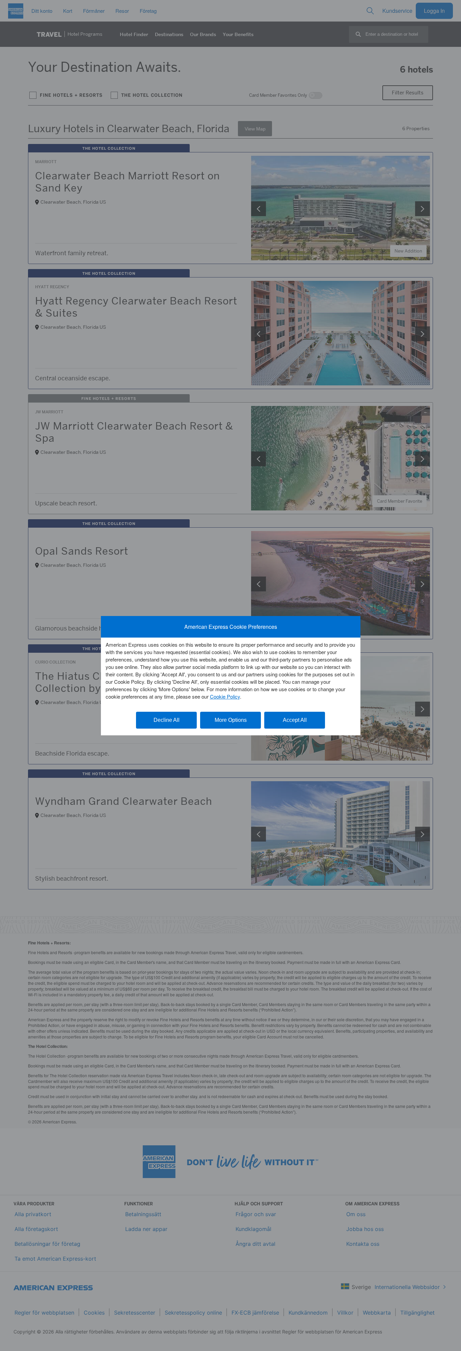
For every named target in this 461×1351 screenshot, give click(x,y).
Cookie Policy (225, 696)
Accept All (295, 720)
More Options (231, 720)
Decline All (167, 720)
